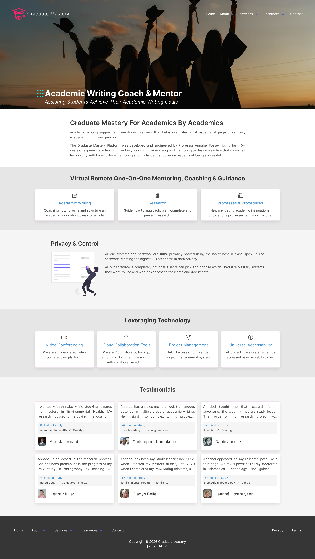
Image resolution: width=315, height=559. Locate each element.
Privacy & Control (74, 243)
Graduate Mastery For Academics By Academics (146, 123)
